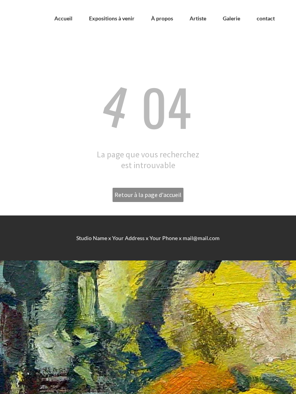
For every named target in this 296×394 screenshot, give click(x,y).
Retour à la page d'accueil (148, 195)
